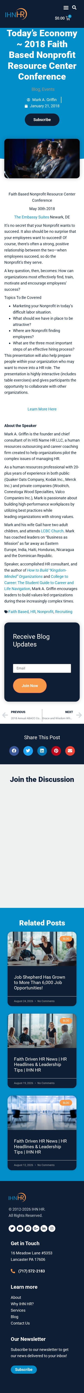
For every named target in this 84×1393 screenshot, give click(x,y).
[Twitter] (12, 1228)
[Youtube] (20, 1228)
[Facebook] (28, 1228)
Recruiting (63, 611)
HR (33, 611)
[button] (66, 7)
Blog (36, 89)
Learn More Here (42, 409)
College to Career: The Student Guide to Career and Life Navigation (39, 582)
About (16, 1297)
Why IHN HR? (22, 1304)
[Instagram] (51, 1228)
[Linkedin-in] (43, 1228)
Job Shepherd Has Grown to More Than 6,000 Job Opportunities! (39, 982)
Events (48, 89)
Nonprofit (45, 611)
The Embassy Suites (31, 217)
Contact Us (20, 1323)
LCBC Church (52, 531)
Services (18, 1310)
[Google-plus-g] (36, 1228)
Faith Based (18, 611)
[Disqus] (42, 841)
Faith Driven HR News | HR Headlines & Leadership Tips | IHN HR (40, 1064)
